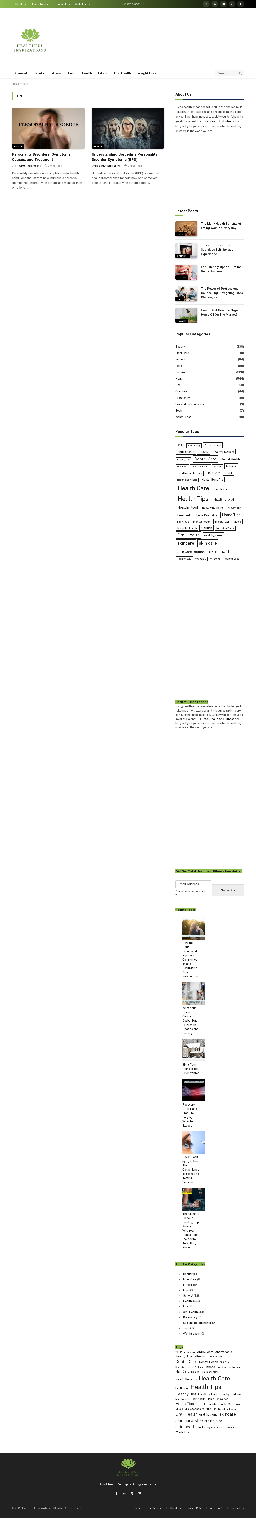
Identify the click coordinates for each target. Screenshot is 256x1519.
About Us (20, 4)
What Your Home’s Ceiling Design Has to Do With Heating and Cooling (190, 1020)
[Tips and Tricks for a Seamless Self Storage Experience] (186, 250)
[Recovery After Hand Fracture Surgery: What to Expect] (193, 1091)
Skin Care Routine (191, 552)
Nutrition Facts (225, 528)
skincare (185, 543)
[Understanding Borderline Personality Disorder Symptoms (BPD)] (128, 128)
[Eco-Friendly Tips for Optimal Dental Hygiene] (186, 272)
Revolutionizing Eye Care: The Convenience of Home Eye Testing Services (190, 1169)
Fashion (217, 466)
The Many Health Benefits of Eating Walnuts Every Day (221, 226)
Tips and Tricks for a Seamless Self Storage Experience (217, 249)
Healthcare (220, 489)
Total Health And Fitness (218, 121)
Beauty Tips (183, 459)
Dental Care (205, 459)
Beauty (39, 73)
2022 (180, 445)
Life (101, 73)
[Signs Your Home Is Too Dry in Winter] (193, 1051)
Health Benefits (212, 479)
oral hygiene (213, 535)
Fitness (56, 73)
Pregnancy (182, 397)
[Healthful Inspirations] (30, 40)
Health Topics (39, 4)
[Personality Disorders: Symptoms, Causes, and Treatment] (48, 128)
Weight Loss (147, 73)
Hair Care (213, 473)
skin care (208, 543)
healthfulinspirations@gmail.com (132, 1484)
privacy (185, 891)
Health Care (193, 488)
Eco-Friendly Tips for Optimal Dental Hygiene (221, 269)
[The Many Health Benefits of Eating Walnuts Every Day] (186, 228)
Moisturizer (222, 521)
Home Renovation (207, 515)
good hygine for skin (189, 473)
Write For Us (82, 4)
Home (15, 83)
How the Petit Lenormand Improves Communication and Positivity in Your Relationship (190, 959)
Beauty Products (223, 451)
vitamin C (200, 558)
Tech (178, 410)
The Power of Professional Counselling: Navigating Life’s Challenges (222, 293)
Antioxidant (212, 445)
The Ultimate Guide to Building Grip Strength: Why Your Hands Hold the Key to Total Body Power (190, 1230)
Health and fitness (187, 479)
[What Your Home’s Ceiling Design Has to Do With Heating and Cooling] (193, 994)
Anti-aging (194, 445)
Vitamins (215, 558)
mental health (202, 521)
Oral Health (122, 73)
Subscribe (228, 890)
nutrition (206, 528)
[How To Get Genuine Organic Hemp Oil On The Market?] (186, 315)
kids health (183, 522)
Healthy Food (187, 507)
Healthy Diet (223, 499)
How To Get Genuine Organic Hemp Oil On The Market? (221, 312)
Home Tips (231, 515)
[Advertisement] (171, 40)
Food (72, 73)
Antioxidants (185, 451)
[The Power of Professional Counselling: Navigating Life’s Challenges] (186, 293)
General (21, 73)
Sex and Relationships (189, 404)
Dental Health (230, 459)
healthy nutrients (213, 507)
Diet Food (182, 466)
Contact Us (63, 4)
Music (237, 521)
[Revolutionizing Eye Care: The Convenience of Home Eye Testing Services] (193, 1143)
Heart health (184, 515)
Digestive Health (200, 466)
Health (87, 73)
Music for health (187, 528)
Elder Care (182, 353)
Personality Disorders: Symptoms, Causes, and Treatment (42, 157)
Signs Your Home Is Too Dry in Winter (190, 1069)
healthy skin (234, 507)
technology (184, 558)
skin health (219, 551)
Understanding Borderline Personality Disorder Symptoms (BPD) (124, 157)
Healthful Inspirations (28, 165)
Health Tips (193, 498)
